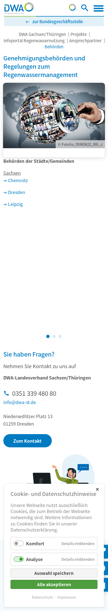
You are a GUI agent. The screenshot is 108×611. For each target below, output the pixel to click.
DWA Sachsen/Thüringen (42, 34)
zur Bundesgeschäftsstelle (57, 21)
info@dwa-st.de (19, 402)
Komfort (35, 543)
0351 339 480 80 (34, 393)
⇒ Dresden (14, 192)
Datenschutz (42, 597)
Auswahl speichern (54, 573)
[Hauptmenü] (99, 8)
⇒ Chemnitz (15, 180)
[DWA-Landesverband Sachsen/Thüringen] (19, 8)
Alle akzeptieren (54, 584)
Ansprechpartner (85, 40)
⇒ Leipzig (13, 204)
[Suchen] (84, 9)
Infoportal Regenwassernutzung (34, 40)
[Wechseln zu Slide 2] (54, 336)
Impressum (66, 597)
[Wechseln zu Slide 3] (60, 336)
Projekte (79, 34)
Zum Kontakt (27, 440)
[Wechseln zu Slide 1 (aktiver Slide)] (48, 336)
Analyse (34, 559)
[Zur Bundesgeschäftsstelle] (72, 9)
